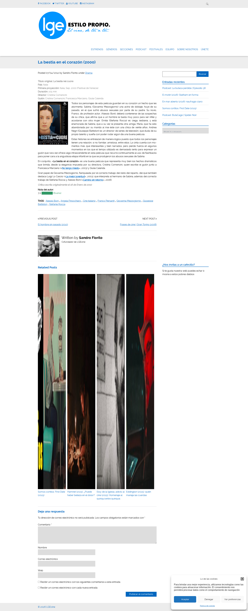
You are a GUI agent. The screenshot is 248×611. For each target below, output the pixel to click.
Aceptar (185, 599)
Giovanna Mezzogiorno (129, 200)
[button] (242, 578)
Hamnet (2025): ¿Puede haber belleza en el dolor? (81, 493)
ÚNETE (205, 49)
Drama (88, 73)
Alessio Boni (52, 200)
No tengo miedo (70, 168)
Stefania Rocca (57, 204)
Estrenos (97, 49)
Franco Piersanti (106, 200)
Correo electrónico (48, 559)
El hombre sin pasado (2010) (53, 224)
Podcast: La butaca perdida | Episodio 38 (184, 88)
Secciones (126, 49)
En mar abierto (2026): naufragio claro (182, 101)
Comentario (45, 524)
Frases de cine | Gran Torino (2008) (138, 224)
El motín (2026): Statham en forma (180, 94)
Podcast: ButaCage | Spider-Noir (179, 115)
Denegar (209, 599)
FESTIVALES (156, 49)
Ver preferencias (232, 599)
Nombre (42, 547)
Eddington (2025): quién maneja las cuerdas (138, 493)
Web (40, 570)
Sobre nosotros (187, 49)
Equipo (170, 49)
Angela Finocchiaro (71, 200)
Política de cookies (207, 606)
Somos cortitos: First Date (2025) (51, 493)
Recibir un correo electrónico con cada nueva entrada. (69, 587)
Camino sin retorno (93, 180)
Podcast (141, 49)
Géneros (111, 49)
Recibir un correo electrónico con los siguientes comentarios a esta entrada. (80, 582)
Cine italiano (89, 200)
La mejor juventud (75, 176)
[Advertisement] (183, 153)
